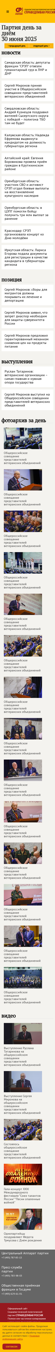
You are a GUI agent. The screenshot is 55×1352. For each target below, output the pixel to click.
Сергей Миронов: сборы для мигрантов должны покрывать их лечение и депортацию (26, 295)
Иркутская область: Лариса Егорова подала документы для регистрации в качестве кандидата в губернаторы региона (26, 257)
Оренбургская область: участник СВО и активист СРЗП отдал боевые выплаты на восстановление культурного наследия (27, 188)
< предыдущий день (17, 45)
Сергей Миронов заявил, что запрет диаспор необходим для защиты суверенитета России (26, 318)
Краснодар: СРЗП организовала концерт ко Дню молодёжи (24, 234)
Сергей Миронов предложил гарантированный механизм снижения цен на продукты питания (27, 341)
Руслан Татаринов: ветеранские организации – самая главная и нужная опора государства (26, 376)
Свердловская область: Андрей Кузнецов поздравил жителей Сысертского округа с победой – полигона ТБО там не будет (26, 115)
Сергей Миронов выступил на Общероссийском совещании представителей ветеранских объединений (27, 399)
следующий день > (41, 45)
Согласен (11, 1346)
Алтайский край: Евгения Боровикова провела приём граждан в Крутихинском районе (26, 163)
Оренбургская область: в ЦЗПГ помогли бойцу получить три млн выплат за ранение (26, 213)
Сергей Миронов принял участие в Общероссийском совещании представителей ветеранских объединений (26, 90)
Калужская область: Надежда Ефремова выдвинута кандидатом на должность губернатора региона (27, 140)
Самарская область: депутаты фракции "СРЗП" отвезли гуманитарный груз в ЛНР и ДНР (27, 67)
